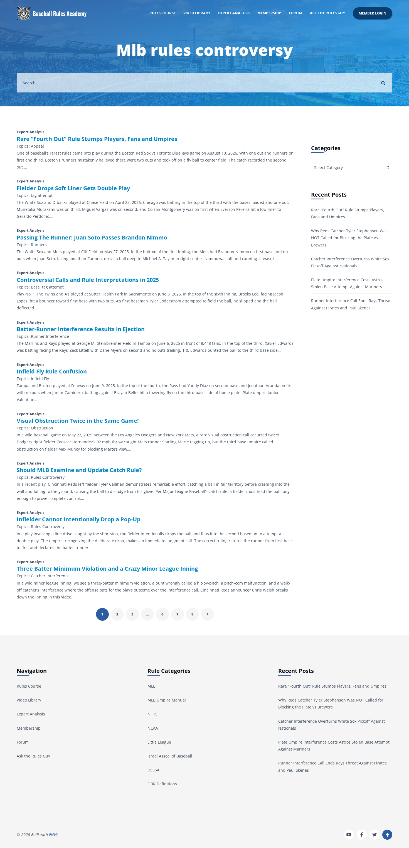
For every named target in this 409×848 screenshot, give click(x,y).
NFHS (152, 714)
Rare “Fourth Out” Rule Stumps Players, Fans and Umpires (97, 139)
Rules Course (162, 13)
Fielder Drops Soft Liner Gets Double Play (73, 188)
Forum (295, 13)
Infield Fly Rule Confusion (52, 371)
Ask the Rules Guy (327, 13)
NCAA (152, 728)
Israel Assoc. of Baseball (169, 756)
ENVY (53, 834)
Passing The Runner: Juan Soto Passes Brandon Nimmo (92, 237)
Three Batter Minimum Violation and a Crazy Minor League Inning (107, 568)
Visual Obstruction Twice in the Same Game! (78, 420)
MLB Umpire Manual (166, 700)
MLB (151, 686)
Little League (159, 742)
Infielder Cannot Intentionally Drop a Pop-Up (79, 519)
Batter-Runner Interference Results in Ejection (81, 329)
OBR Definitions (162, 783)
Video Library (196, 13)
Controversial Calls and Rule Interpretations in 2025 (88, 280)
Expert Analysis (234, 13)
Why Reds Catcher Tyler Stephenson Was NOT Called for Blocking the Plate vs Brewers (349, 237)
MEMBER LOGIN (372, 13)
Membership (269, 13)
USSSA (153, 770)
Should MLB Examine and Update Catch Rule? (79, 470)
